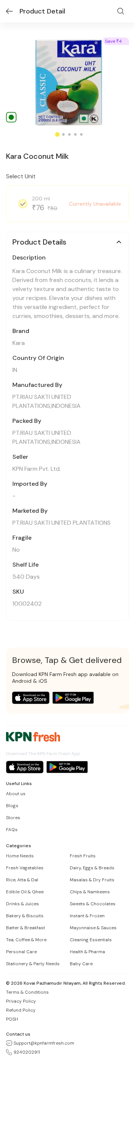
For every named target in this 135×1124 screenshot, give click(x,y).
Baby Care (81, 964)
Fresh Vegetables (25, 868)
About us (16, 794)
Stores (13, 818)
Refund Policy (21, 1010)
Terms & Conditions (27, 992)
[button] (67, 242)
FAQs (12, 830)
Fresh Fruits (83, 856)
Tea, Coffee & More (26, 940)
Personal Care (21, 952)
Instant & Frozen (87, 916)
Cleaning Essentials (91, 940)
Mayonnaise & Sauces (93, 928)
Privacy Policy (21, 1001)
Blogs (12, 806)
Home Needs (20, 856)
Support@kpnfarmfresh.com (44, 1043)
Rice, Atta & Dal (22, 880)
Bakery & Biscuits (25, 916)
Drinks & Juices (22, 904)
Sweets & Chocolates (93, 904)
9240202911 (27, 1052)
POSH (12, 1019)
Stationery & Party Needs (33, 964)
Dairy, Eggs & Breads (92, 868)
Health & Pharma (87, 952)
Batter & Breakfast (25, 928)
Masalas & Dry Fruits (92, 880)
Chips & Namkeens (90, 892)
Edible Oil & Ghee (25, 892)
